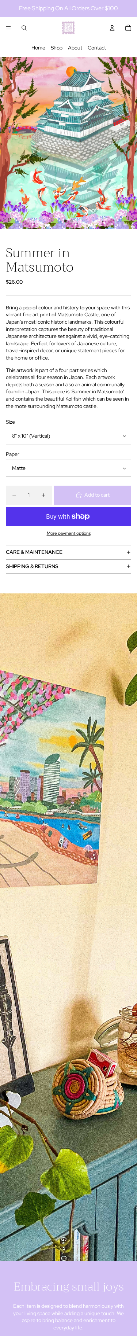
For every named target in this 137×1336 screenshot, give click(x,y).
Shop (56, 47)
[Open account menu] (112, 28)
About (75, 47)
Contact (97, 47)
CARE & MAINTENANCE (34, 552)
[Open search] (24, 28)
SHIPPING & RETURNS (32, 566)
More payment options (69, 533)
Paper (12, 454)
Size (10, 422)
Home (38, 47)
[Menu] (8, 27)
